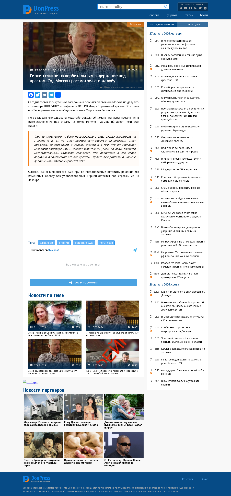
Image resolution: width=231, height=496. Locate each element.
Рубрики (171, 15)
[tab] (162, 24)
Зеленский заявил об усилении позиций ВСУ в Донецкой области (177, 339)
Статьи (188, 15)
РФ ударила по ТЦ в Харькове (177, 169)
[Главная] (27, 9)
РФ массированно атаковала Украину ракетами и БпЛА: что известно (177, 243)
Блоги (204, 15)
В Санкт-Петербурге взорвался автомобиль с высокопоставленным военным (177, 201)
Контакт (187, 479)
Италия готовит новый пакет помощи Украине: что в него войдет (177, 264)
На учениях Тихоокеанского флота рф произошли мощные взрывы (177, 254)
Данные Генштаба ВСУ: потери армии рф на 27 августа (177, 275)
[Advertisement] (83, 209)
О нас (204, 479)
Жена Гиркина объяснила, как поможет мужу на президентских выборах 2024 (55, 318)
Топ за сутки (192, 24)
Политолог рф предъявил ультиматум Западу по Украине (177, 149)
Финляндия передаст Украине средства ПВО (177, 78)
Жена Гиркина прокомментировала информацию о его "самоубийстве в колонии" (112, 357)
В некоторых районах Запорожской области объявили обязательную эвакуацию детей (177, 305)
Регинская (106, 243)
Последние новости (162, 24)
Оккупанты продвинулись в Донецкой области (177, 139)
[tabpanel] (177, 208)
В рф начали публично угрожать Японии (177, 382)
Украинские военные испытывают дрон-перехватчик (177, 67)
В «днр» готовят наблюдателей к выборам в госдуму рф (177, 160)
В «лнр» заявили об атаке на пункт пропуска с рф (177, 56)
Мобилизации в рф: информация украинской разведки (177, 128)
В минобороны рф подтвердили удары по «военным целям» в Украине (177, 230)
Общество (135, 24)
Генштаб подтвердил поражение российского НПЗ (177, 361)
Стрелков (46, 243)
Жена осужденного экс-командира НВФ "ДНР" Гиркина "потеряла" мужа (55, 357)
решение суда (84, 243)
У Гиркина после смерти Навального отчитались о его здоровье (112, 318)
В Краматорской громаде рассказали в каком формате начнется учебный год (177, 44)
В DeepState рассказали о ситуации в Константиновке (177, 318)
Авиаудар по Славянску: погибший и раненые (177, 372)
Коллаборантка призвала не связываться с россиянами (177, 88)
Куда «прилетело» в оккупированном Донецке (177, 293)
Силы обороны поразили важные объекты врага (177, 189)
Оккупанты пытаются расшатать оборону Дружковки (177, 99)
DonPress (46, 8)
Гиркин (64, 243)
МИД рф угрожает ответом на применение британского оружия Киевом (177, 216)
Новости (153, 15)
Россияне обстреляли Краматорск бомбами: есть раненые (177, 178)
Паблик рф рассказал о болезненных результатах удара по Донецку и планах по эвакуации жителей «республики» (177, 113)
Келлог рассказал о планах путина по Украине (177, 350)
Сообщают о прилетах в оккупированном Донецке (177, 329)
